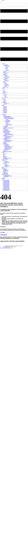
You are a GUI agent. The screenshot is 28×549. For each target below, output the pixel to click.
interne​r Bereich (3, 0)
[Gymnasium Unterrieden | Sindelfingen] (14, 2)
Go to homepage (6, 247)
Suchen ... (3, 232)
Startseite (3, 234)
